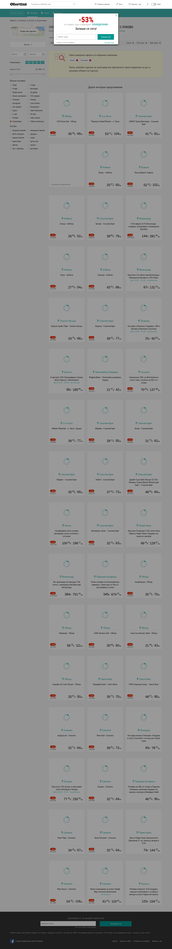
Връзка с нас (136, 4)
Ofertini (18, 4)
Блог (120, 4)
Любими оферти (103, 4)
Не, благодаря (109, 42)
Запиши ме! (106, 37)
